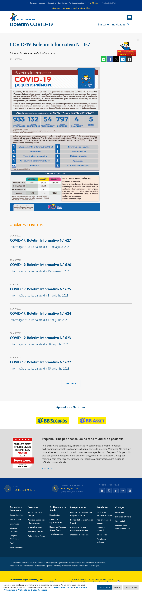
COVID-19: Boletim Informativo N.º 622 (40, 362)
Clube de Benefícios (36, 536)
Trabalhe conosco (57, 534)
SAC (12, 543)
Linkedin (123, 59)
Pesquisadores (78, 507)
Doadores (33, 507)
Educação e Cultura (123, 517)
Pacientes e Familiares (16, 508)
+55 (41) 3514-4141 (72, 488)
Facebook (110, 59)
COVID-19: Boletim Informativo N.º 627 (40, 240)
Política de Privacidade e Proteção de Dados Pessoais (45, 588)
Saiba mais (47, 468)
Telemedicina (102, 535)
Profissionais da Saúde (58, 508)
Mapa (52, 581)
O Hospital (119, 512)
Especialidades (16, 515)
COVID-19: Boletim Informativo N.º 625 (40, 289)
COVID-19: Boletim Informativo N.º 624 (40, 313)
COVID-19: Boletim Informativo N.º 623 (40, 338)
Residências (55, 515)
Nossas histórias (35, 527)
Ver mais (71, 383)
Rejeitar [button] (117, 587)
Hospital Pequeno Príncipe (22, 17)
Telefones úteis (16, 547)
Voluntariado (120, 521)
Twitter (116, 59)
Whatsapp (103, 59)
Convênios (14, 524)
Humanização (15, 519)
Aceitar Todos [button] (104, 587)
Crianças (119, 507)
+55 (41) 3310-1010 (24, 489)
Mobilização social (35, 531)
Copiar (129, 59)
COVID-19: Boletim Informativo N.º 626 (40, 264)
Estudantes (102, 507)
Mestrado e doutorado (80, 535)
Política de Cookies (64, 587)
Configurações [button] (131, 587)
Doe (126, 49)
